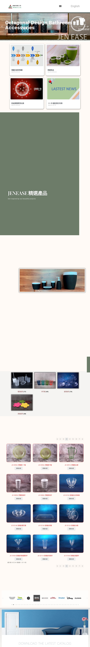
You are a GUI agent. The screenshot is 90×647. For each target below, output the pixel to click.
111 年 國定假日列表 (55, 103)
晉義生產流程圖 (16, 70)
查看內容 (18, 468)
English (75, 6)
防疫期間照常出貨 (17, 103)
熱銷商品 (51, 70)
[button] (60, 6)
